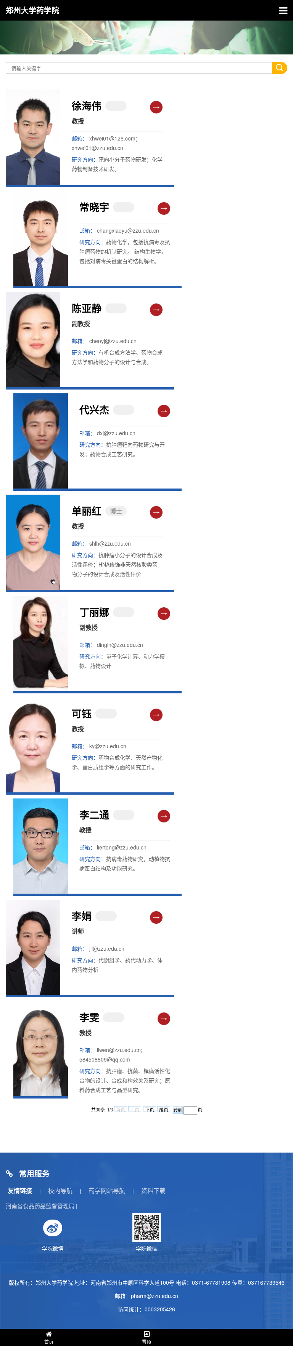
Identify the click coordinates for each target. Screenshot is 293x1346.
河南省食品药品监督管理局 (40, 1206)
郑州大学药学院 (32, 10)
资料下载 (153, 1190)
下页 (149, 1109)
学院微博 (52, 1248)
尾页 (163, 1109)
